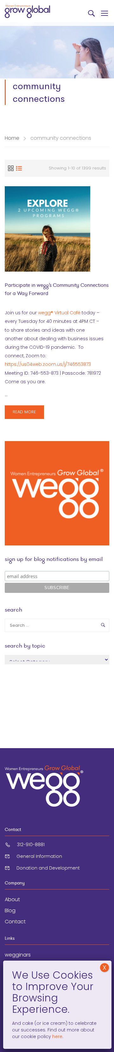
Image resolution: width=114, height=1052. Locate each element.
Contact (15, 921)
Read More (27, 414)
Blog (10, 910)
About (12, 899)
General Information (39, 856)
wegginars (18, 954)
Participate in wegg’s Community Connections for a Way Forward (57, 289)
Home (12, 138)
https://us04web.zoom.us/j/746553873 (48, 364)
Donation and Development (48, 868)
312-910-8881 (31, 844)
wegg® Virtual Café (59, 313)
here (56, 1036)
